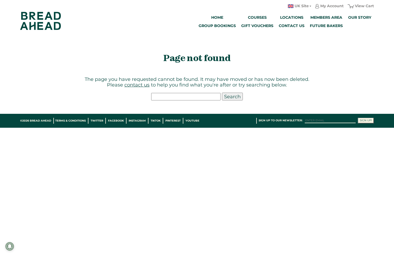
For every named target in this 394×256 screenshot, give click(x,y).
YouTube (192, 120)
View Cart (364, 5)
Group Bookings (217, 25)
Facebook (116, 120)
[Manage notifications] (9, 246)
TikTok (156, 120)
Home (217, 17)
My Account (332, 5)
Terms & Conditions (70, 120)
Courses (257, 17)
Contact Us (291, 25)
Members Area (326, 17)
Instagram (137, 120)
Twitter (97, 120)
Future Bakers (326, 25)
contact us (137, 85)
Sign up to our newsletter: (281, 120)
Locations (291, 17)
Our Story (359, 17)
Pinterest (173, 120)
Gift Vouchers (257, 25)
